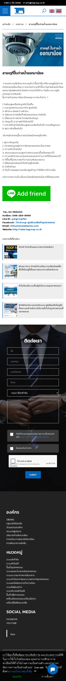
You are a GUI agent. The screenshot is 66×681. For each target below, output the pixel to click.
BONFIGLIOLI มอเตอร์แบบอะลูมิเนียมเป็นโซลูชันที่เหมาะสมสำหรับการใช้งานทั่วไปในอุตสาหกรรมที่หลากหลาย (41, 308)
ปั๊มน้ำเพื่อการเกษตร (15, 595)
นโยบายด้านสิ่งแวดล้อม (17, 535)
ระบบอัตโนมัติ (12, 563)
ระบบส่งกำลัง (12, 559)
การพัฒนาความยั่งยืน (16, 543)
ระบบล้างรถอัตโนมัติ (15, 591)
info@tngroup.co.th (35, 2)
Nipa (12, 634)
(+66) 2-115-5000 (12, 2)
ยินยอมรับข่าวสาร (24, 448)
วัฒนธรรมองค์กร (14, 527)
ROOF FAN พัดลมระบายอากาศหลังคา (36, 247)
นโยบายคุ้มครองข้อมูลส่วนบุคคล (34, 436)
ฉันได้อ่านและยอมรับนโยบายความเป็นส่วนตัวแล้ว (35, 435)
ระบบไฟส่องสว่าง (14, 587)
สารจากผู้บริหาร (13, 531)
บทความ (20, 24)
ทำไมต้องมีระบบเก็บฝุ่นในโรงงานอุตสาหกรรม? (40, 285)
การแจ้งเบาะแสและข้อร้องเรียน (20, 539)
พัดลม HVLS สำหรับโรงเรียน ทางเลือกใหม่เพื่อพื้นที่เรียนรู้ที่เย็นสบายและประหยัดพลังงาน (40, 268)
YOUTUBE (11, 623)
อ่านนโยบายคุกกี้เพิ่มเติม (23, 671)
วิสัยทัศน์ (10, 519)
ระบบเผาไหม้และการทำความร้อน (20, 583)
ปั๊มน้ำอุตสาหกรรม (14, 567)
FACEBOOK (12, 619)
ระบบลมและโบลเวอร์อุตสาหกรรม (21, 571)
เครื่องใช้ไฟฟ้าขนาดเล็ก (16, 603)
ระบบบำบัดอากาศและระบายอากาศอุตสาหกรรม (27, 579)
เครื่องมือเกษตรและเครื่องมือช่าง (21, 599)
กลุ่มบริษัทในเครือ (14, 523)
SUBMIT (33, 474)
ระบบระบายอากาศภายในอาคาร (20, 575)
